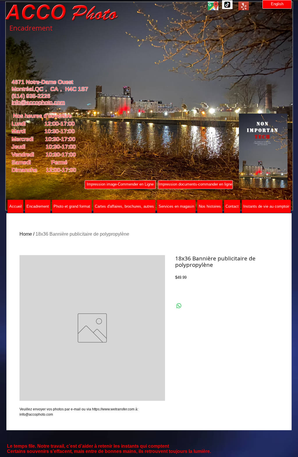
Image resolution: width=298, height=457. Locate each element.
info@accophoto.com (38, 102)
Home (25, 234)
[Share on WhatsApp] (178, 305)
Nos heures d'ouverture (42, 116)
